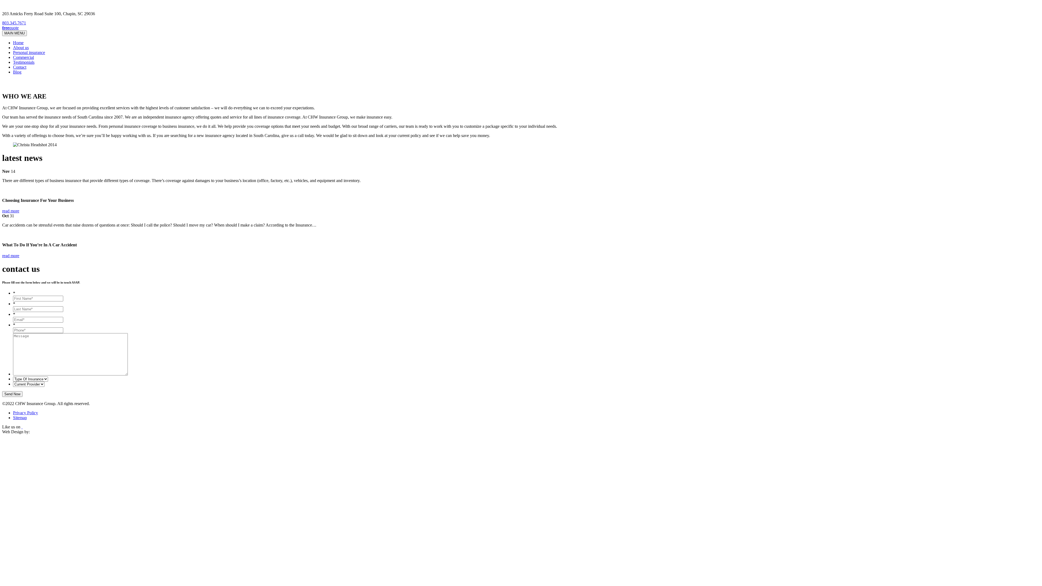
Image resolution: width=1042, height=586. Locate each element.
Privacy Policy (25, 412)
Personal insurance (29, 52)
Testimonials (23, 62)
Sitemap (20, 417)
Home (18, 42)
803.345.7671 (14, 23)
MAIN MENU (14, 33)
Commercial (23, 57)
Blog (17, 72)
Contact (19, 67)
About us (21, 47)
